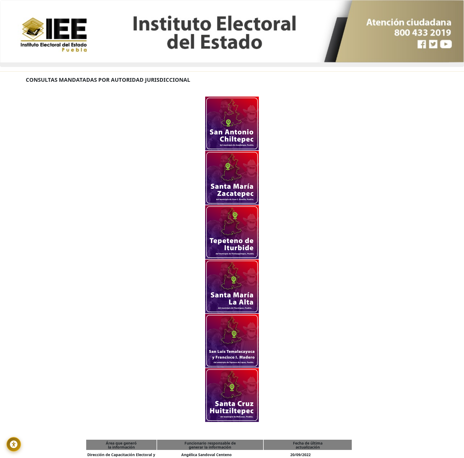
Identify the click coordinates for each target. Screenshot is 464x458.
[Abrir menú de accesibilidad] (13, 444)
